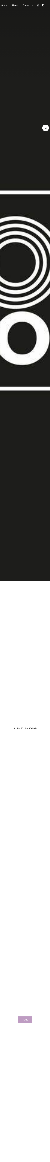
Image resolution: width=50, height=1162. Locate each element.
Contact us (27, 5)
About (15, 5)
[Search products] (45, 128)
